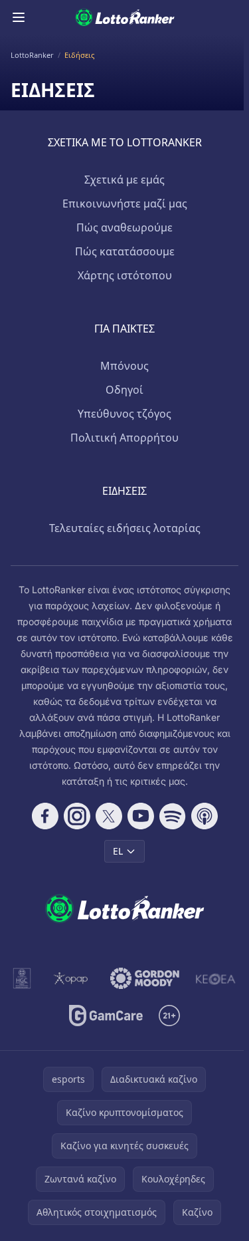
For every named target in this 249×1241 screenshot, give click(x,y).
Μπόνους (124, 365)
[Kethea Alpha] (215, 978)
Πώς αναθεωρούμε (124, 227)
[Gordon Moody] (144, 978)
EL (118, 851)
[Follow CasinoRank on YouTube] (140, 816)
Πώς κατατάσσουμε (125, 251)
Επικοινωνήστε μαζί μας (124, 203)
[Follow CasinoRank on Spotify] (172, 816)
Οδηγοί (124, 389)
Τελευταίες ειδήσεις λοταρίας (125, 528)
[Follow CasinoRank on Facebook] (45, 816)
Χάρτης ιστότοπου (125, 275)
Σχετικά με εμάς (124, 179)
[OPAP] (70, 978)
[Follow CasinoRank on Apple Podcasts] (204, 816)
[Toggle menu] (18, 17)
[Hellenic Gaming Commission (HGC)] (22, 978)
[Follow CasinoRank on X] (109, 816)
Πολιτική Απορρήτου (124, 437)
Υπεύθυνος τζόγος (124, 413)
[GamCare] (106, 1015)
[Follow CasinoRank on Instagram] (77, 816)
